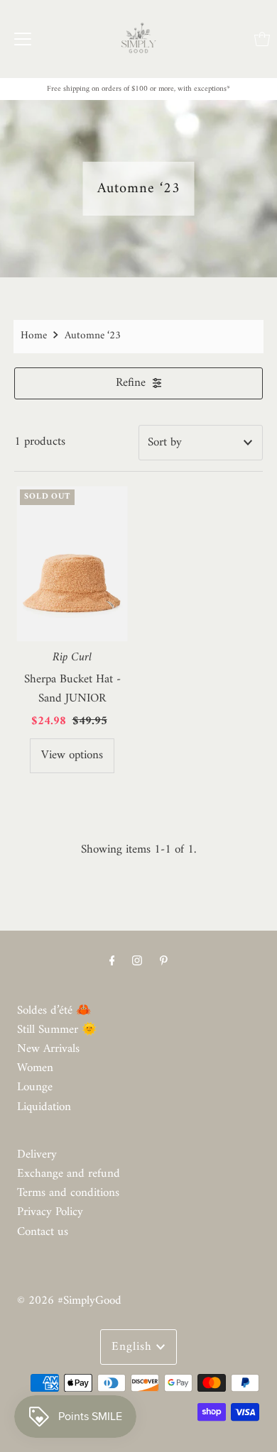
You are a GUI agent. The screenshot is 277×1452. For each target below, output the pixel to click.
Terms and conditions (68, 1193)
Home (34, 335)
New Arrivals (48, 1049)
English (134, 1347)
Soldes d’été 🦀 (54, 1010)
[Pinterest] (164, 961)
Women (35, 1068)
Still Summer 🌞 (57, 1030)
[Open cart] (262, 39)
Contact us (42, 1232)
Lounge (35, 1087)
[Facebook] (112, 961)
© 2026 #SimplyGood (69, 1301)
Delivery (37, 1154)
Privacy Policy (50, 1212)
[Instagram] (137, 961)
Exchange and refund (68, 1174)
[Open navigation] (23, 39)
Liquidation (44, 1107)
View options (72, 755)
